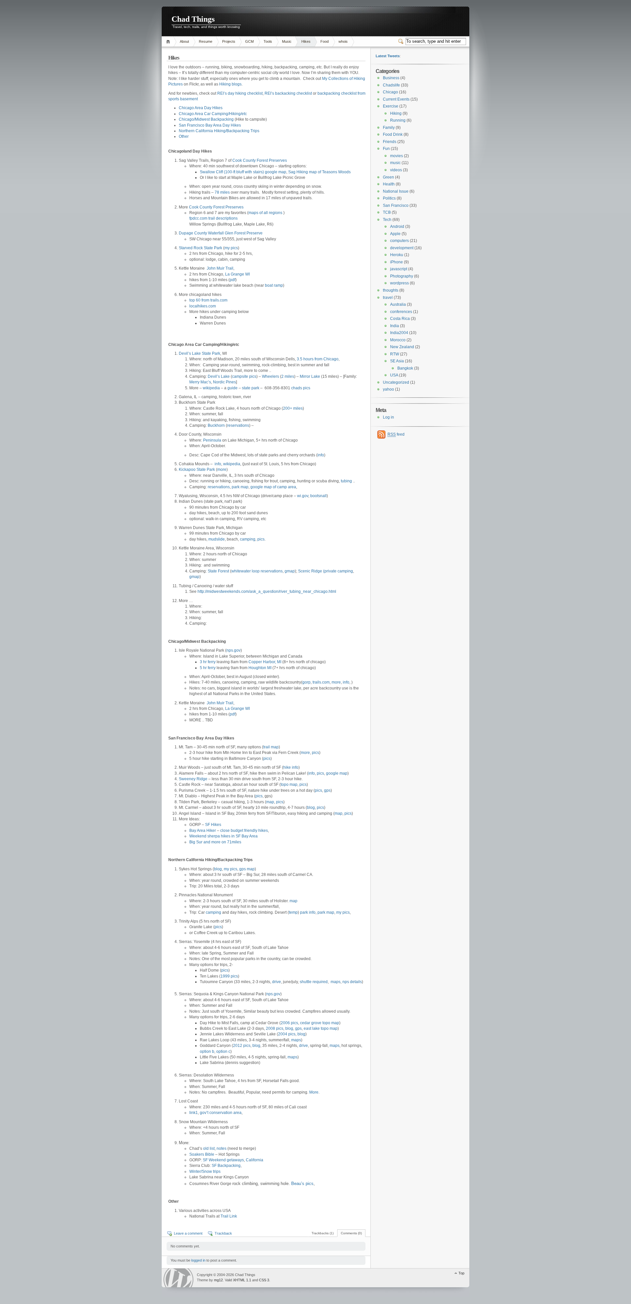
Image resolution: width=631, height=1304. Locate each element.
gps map (247, 869)
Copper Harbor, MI (264, 662)
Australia (398, 304)
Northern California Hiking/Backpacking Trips (219, 131)
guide (232, 388)
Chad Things (193, 19)
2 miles (287, 376)
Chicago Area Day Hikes (200, 108)
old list (209, 1148)
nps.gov (233, 650)
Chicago (390, 92)
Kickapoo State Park (197, 469)
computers (399, 240)
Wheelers (270, 376)
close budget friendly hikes (244, 830)
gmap (290, 571)
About (184, 41)
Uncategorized (396, 382)
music (395, 162)
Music (287, 41)
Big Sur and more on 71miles (215, 842)
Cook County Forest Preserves (259, 160)
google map (336, 773)
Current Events (396, 99)
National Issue (396, 191)
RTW (394, 354)
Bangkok (405, 368)
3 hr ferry (208, 662)
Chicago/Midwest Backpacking (206, 119)
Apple (395, 233)
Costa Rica (400, 318)
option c (223, 1051)
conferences (401, 311)
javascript (398, 269)
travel (388, 297)
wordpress (399, 283)
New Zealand (402, 347)
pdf (232, 280)
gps (327, 790)
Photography (401, 276)
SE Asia (397, 361)
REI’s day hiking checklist (240, 93)
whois (343, 41)
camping (247, 539)
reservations (238, 425)
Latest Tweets (388, 56)
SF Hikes (213, 824)
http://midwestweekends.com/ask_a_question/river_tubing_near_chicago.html (267, 591)
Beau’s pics (302, 1183)
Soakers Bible (201, 1154)
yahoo (388, 389)
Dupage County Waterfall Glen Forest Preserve (221, 233)
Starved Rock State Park (200, 248)
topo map (289, 784)
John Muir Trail (220, 268)
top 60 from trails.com (208, 300)
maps (335, 981)
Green (388, 177)
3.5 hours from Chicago (318, 359)
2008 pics (274, 1028)
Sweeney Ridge (193, 779)
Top (461, 1273)
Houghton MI (259, 667)
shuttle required (314, 981)
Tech (387, 219)
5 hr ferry (208, 667)
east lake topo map (321, 1028)
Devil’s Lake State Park (199, 353)
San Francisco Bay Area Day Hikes (210, 125)
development (401, 248)
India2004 (399, 332)
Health (389, 184)
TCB (387, 212)
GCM (249, 41)
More (313, 1092)
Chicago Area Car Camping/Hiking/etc (213, 113)
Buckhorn (216, 425)
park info (308, 912)
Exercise (390, 106)
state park (250, 388)
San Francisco (396, 205)
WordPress (178, 1277)
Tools (268, 41)
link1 (193, 1112)
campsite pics (244, 376)
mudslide (216, 539)
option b (207, 1051)
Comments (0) (351, 1233)
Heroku (396, 255)
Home (169, 41)
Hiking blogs (230, 84)
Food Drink (393, 134)
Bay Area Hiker (202, 830)
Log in (388, 417)
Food (324, 41)
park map (240, 487)
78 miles (222, 192)
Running (398, 120)
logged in (198, 1260)
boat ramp (274, 285)
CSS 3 (264, 1280)
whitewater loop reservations (257, 571)
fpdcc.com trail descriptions (213, 218)
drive (276, 981)
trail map (271, 747)
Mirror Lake (310, 376)
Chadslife (391, 85)
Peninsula (212, 440)
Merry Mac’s (200, 382)
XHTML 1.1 (242, 1280)
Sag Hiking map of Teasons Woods (319, 172)
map (270, 802)
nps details (352, 981)
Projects (228, 41)
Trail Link (229, 1216)
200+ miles (293, 408)
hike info (290, 767)
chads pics (300, 388)
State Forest (218, 571)
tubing (346, 481)
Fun (386, 148)
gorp (306, 682)
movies (396, 156)
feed (396, 434)
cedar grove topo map (319, 1023)
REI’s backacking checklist (288, 93)
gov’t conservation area (221, 1112)
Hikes (306, 41)
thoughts (390, 290)
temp (293, 912)
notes (221, 1148)
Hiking (396, 113)
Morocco (398, 340)
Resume (205, 41)
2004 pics (286, 1034)
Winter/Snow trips (205, 1171)
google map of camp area (273, 487)
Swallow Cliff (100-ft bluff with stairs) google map (243, 172)
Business (391, 78)
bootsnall (318, 496)
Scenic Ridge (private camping (325, 571)
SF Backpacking (226, 1165)
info (320, 455)
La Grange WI (237, 274)
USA (394, 375)
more (221, 469)
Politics (389, 198)
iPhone (396, 262)
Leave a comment (188, 1233)
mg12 (218, 1280)
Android (397, 226)
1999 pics (229, 976)
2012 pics (241, 1045)
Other (184, 136)
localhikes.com (202, 306)
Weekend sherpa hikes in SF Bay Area (223, 836)
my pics (231, 248)
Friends (389, 141)
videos (396, 170)
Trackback (223, 1233)
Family (389, 127)
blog (311, 807)
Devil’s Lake (219, 376)
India (394, 326)
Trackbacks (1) (323, 1233)
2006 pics (289, 1023)
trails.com (321, 682)
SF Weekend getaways (223, 1160)
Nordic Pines (224, 382)
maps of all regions (265, 212)
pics (261, 539)
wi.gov (302, 496)
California (254, 1160)
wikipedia (211, 388)
